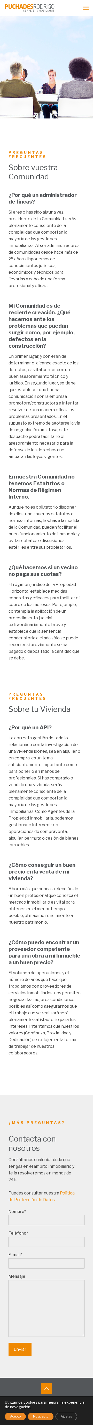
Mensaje (17, 1276)
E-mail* (15, 1254)
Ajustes (66, 1416)
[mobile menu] (86, 7)
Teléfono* (18, 1233)
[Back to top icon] (46, 1388)
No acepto (40, 1416)
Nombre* (17, 1211)
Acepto (15, 1416)
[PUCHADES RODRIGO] (27, 7)
